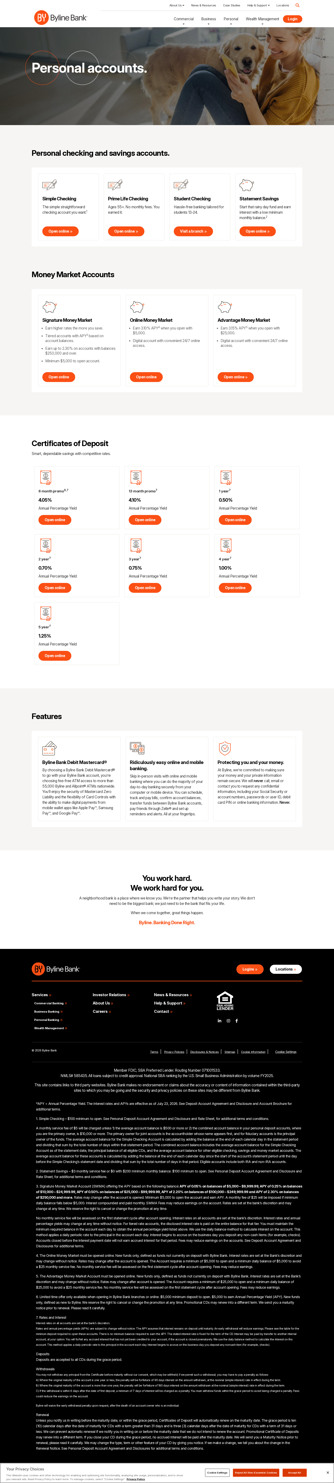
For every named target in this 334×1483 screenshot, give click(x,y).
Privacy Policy (136, 1478)
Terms (154, 1052)
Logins (248, 969)
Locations (284, 969)
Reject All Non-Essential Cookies (256, 1472)
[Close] (328, 1472)
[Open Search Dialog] (297, 5)
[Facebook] (237, 1021)
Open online (59, 231)
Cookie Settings (286, 1052)
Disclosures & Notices (204, 1052)
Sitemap (229, 1052)
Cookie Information (253, 1052)
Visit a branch (191, 231)
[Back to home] (60, 19)
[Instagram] (228, 1021)
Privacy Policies (174, 1052)
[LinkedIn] (219, 1021)
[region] (167, 1473)
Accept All (294, 1472)
